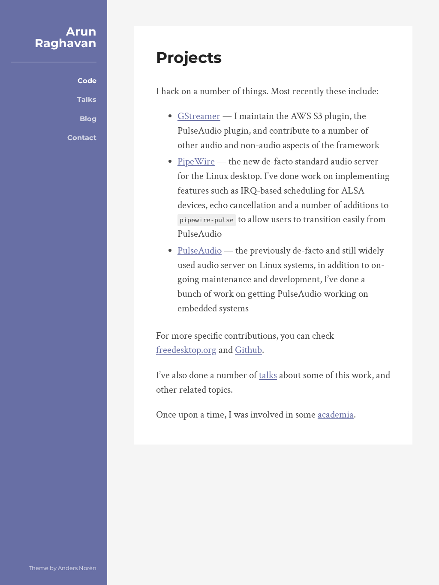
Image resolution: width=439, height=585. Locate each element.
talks (268, 375)
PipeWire (196, 161)
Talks (86, 99)
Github (248, 350)
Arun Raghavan (65, 37)
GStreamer (198, 116)
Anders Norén (77, 567)
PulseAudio (199, 251)
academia (336, 415)
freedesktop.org (186, 350)
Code (87, 80)
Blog (88, 118)
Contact (81, 137)
